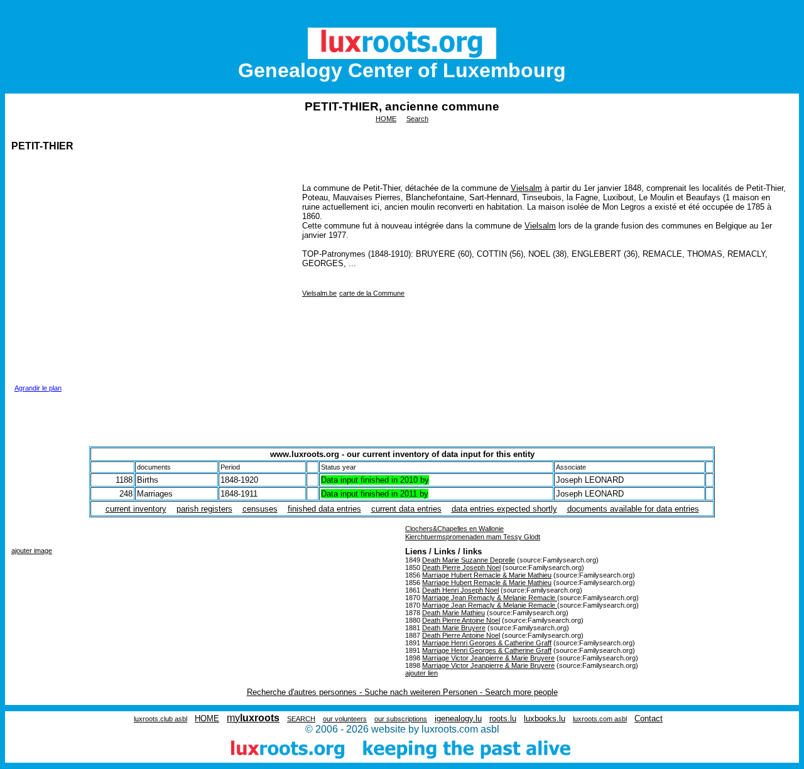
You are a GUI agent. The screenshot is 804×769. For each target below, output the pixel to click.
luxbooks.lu (544, 718)
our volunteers (345, 719)
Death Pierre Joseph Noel (461, 567)
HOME (386, 118)
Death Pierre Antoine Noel (461, 620)
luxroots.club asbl (160, 719)
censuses (260, 509)
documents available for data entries (633, 509)
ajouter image (31, 550)
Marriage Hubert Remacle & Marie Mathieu (486, 575)
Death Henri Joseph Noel (460, 590)
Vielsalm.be (319, 293)
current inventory (136, 509)
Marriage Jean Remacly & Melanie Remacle (489, 597)
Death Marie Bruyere (454, 628)
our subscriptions (400, 719)
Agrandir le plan (38, 388)
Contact (648, 718)
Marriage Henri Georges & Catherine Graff (486, 643)
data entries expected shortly (504, 509)
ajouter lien (421, 673)
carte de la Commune (372, 293)
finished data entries (324, 509)
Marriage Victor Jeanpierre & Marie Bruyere (488, 658)
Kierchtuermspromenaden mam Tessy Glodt (472, 536)
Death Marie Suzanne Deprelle (468, 560)
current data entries (406, 509)
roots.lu (502, 718)
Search (417, 118)
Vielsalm (526, 188)
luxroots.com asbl (600, 719)
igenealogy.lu (458, 718)
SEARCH (301, 719)
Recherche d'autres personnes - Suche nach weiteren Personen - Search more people (402, 692)
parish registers (204, 509)
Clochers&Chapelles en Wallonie (454, 528)
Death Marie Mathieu (453, 612)
